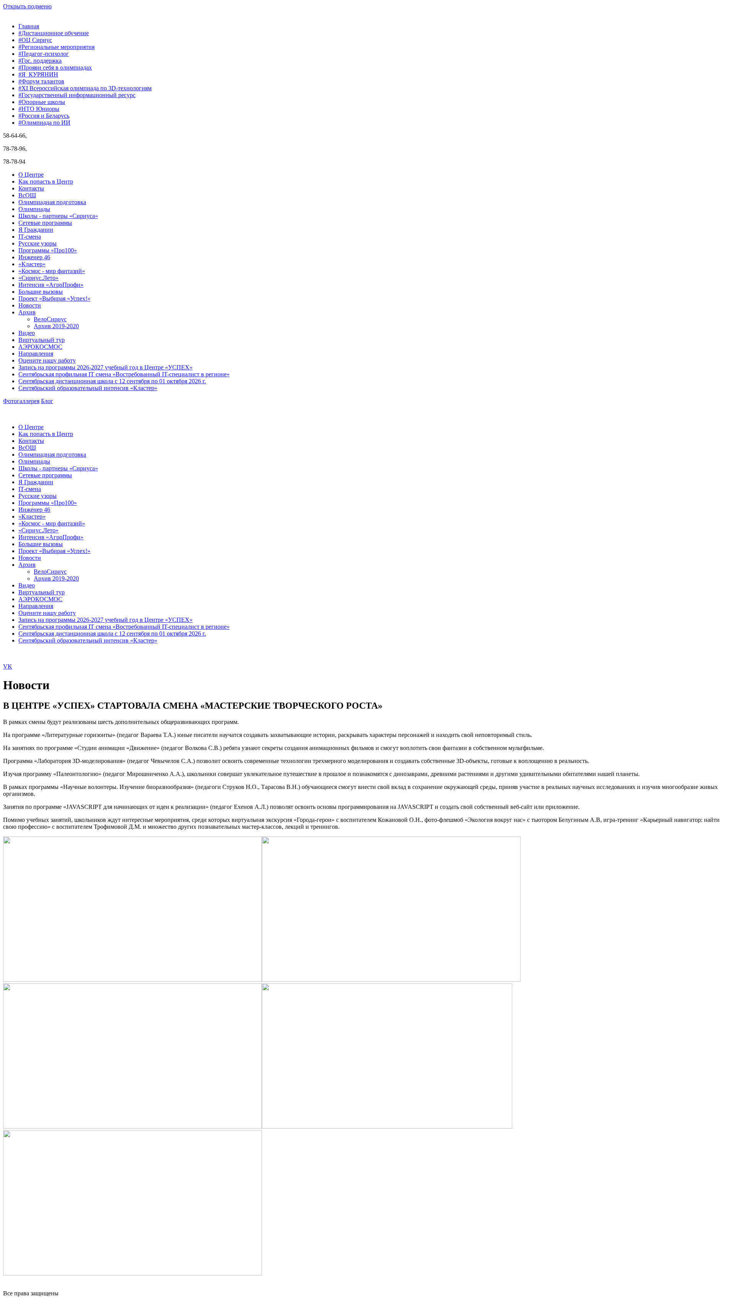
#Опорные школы (41, 102)
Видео (26, 333)
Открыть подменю (27, 6)
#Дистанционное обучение (53, 33)
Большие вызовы (40, 291)
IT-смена (29, 236)
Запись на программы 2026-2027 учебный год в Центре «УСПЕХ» (105, 367)
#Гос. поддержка (40, 60)
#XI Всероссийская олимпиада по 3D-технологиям (85, 88)
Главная (28, 26)
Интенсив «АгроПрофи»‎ (50, 284)
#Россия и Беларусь (43, 115)
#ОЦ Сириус (35, 40)
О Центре (31, 174)
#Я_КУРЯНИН (38, 74)
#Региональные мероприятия (56, 47)
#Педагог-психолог (43, 53)
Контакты (31, 188)
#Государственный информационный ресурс (77, 95)
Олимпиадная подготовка (52, 202)
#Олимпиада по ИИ (44, 122)
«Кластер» (32, 264)
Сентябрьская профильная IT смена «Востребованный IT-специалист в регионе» (124, 374)
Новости (29, 305)
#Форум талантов (41, 81)
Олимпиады (34, 209)
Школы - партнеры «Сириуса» (58, 216)
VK (7, 666)
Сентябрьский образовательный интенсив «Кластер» (87, 388)
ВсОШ (27, 195)
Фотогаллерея (21, 401)
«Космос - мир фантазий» (51, 271)
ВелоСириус (50, 319)
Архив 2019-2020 (56, 326)
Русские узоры (37, 243)
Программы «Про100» (47, 250)
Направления (35, 353)
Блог (47, 401)
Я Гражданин (35, 229)
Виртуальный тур (41, 340)
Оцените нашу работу (47, 360)
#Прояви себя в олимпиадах (55, 67)
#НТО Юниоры (38, 109)
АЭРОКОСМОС (40, 346)
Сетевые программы (45, 223)
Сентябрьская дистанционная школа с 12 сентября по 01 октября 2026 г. (112, 381)
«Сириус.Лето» (38, 278)
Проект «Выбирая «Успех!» (54, 298)
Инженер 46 (34, 257)
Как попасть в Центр (45, 181)
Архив (27, 312)
